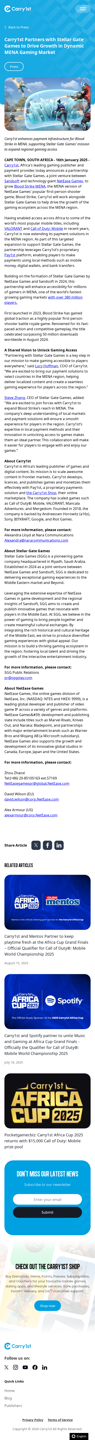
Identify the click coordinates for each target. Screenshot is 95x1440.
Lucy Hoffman (46, 366)
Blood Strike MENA (30, 186)
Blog (8, 1398)
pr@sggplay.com (18, 677)
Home (9, 1390)
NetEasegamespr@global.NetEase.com (36, 783)
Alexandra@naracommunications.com (36, 540)
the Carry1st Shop (41, 492)
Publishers (13, 1405)
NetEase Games (70, 181)
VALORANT (13, 228)
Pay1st (9, 255)
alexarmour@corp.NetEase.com (30, 815)
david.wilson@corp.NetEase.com (31, 799)
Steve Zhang (14, 397)
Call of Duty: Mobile (46, 228)
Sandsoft (11, 181)
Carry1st (11, 165)
